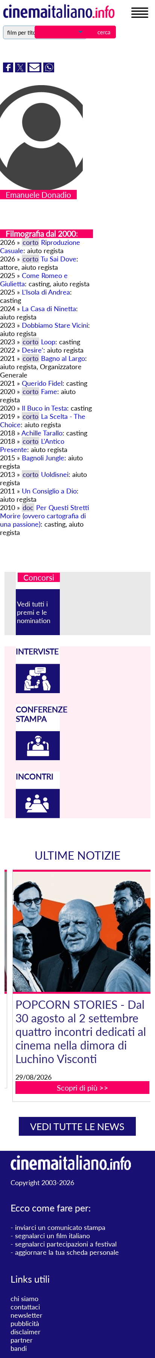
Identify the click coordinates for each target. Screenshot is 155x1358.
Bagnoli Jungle (43, 458)
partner (22, 1340)
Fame (49, 391)
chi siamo (24, 1298)
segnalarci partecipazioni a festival (66, 1244)
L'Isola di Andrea (46, 292)
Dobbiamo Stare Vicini (55, 325)
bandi (19, 1348)
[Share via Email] (35, 70)
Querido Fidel (42, 383)
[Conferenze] (37, 757)
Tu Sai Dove (58, 259)
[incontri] (37, 815)
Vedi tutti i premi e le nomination (33, 612)
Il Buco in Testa (44, 408)
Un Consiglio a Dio (49, 491)
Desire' (32, 350)
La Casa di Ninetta (49, 308)
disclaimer (26, 1331)
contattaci (25, 1307)
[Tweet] (21, 70)
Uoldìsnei (54, 474)
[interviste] (37, 690)
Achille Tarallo (41, 433)
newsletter (27, 1315)
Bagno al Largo (63, 358)
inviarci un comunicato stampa (60, 1227)
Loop (48, 342)
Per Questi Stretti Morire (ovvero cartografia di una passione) (44, 515)
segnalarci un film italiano (52, 1235)
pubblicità (25, 1323)
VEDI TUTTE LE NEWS (77, 1126)
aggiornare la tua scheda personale (67, 1252)
